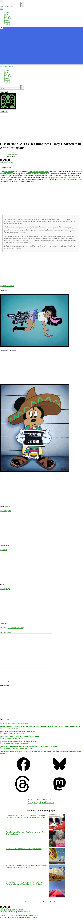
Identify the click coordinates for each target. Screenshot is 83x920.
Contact (7, 82)
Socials (6, 78)
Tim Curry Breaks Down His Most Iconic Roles (17, 731)
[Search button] (22, 87)
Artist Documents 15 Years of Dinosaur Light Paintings (20, 736)
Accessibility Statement (8, 912)
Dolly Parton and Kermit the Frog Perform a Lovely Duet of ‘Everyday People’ (29, 746)
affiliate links (28, 902)
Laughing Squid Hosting (41, 802)
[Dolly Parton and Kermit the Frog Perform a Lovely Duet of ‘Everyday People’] (14, 743)
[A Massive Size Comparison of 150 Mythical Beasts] (13, 738)
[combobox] (10, 88)
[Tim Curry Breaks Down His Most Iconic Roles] (9, 728)
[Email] (9, 161)
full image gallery (52, 177)
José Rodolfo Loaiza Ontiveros (38, 172)
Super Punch (6, 632)
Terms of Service (17, 910)
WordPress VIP (34, 915)
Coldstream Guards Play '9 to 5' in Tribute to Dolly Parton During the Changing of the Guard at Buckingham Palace (25, 816)
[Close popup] (1, 28)
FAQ (6, 72)
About (6, 70)
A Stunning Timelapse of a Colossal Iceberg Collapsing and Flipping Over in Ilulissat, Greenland (26, 866)
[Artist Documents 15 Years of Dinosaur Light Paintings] (12, 733)
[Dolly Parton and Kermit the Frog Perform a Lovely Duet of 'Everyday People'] (57, 847)
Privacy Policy (5, 910)
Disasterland (8, 172)
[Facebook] (1, 161)
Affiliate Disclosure (23, 912)
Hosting (7, 74)
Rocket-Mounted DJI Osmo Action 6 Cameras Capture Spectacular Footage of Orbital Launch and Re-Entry (40, 726)
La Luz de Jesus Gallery (67, 177)
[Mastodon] (59, 791)
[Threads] (6, 161)
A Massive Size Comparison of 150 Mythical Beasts (18, 741)
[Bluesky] (4, 161)
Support (7, 80)
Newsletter (8, 76)
